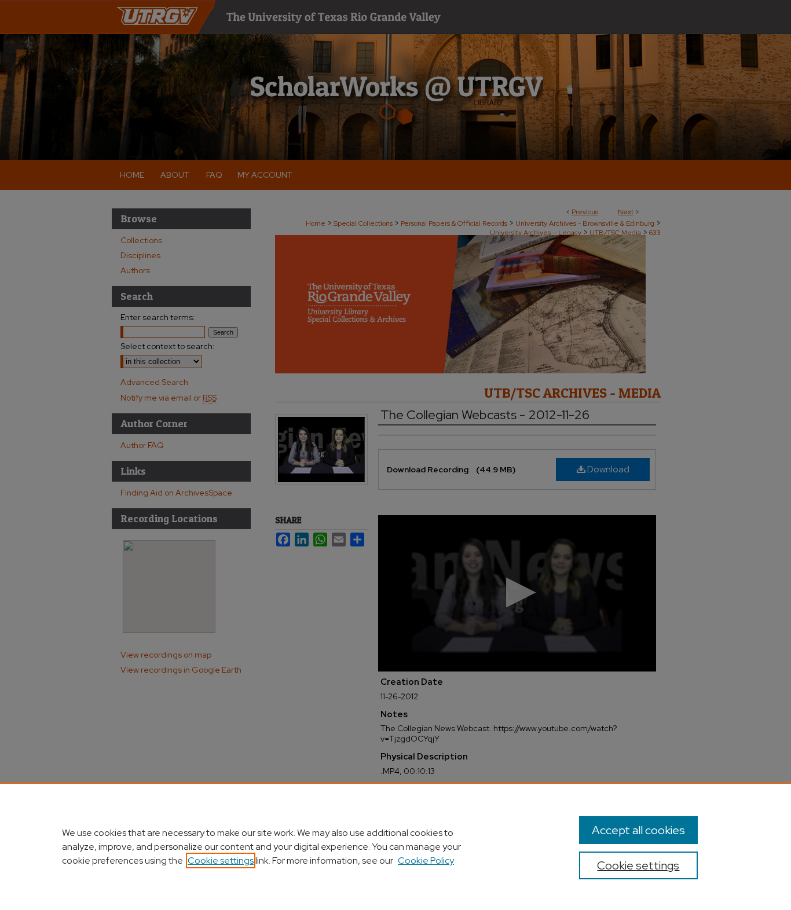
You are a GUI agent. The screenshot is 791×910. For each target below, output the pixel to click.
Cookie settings (221, 860)
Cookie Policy (426, 860)
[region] (395, 846)
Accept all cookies (638, 830)
